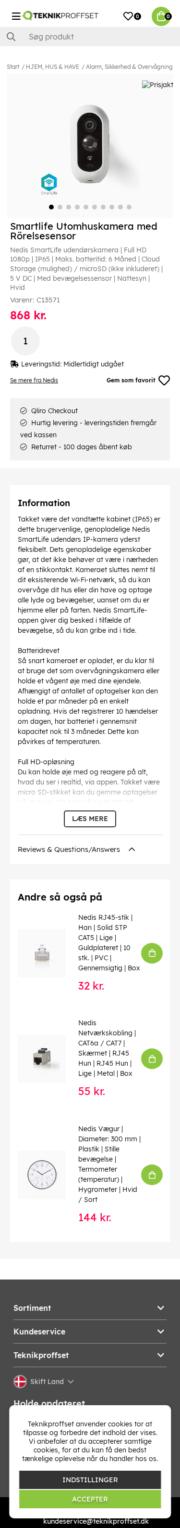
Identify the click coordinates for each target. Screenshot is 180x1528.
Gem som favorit (131, 380)
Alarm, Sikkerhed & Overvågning (129, 66)
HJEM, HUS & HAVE (52, 66)
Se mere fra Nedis (34, 380)
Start (13, 66)
